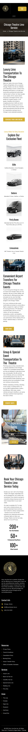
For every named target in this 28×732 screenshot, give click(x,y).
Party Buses (14, 219)
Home (4, 31)
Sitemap (24, 730)
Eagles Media (17, 730)
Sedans (14, 193)
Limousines (14, 248)
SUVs (14, 164)
